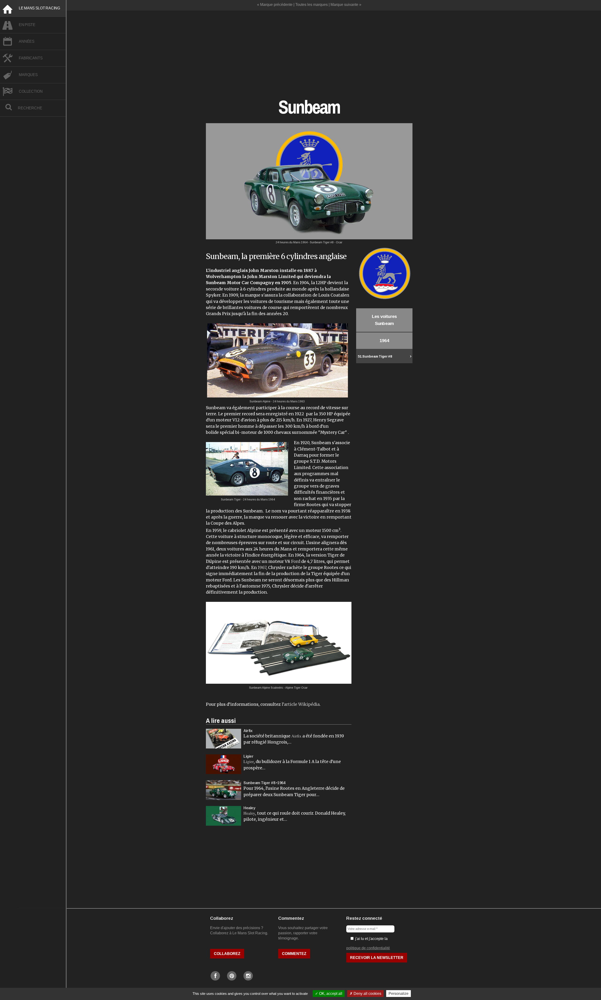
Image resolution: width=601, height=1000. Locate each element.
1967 (262, 567)
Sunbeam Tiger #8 (375, 356)
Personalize (398, 994)
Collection (30, 91)
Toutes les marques (311, 5)
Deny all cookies (367, 994)
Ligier (248, 761)
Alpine (266, 401)
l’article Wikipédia (301, 704)
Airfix (296, 736)
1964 (271, 499)
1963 (301, 401)
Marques (28, 75)
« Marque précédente (275, 5)
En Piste (27, 25)
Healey (249, 813)
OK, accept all (330, 994)
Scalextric (277, 687)
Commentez (294, 954)
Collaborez (227, 954)
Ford (295, 561)
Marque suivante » (346, 5)
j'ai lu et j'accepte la (371, 939)
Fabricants (30, 58)
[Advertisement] (309, 49)
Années (27, 41)
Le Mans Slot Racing (39, 8)
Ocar (304, 687)
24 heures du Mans (285, 401)
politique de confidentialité (368, 948)
